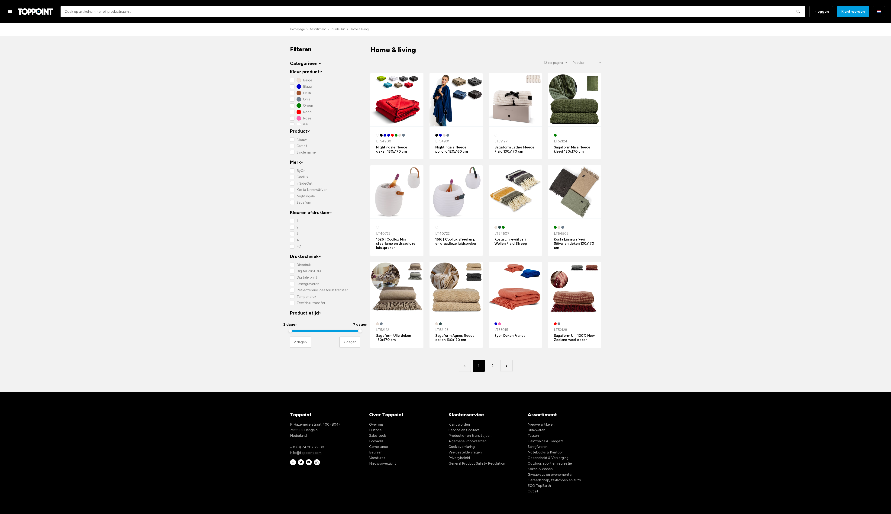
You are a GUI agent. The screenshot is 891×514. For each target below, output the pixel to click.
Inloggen (821, 12)
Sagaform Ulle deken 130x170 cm (393, 338)
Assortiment (318, 29)
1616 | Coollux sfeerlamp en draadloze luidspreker (456, 241)
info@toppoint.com (306, 453)
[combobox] (433, 11)
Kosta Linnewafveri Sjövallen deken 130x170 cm (574, 243)
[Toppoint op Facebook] (293, 462)
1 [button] (478, 366)
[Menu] (10, 11)
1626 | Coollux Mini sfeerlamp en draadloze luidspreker (395, 243)
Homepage (297, 29)
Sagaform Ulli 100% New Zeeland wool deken (574, 338)
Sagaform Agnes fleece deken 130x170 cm (455, 338)
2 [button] (493, 366)
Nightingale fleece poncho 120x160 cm (451, 149)
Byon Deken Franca (509, 336)
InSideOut (338, 29)
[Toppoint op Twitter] (301, 462)
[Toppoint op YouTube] (309, 462)
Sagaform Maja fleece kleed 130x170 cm (572, 149)
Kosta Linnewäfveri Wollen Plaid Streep (510, 241)
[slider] (290, 331)
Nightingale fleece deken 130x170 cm (391, 149)
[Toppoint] (35, 11)
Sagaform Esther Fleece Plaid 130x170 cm (514, 149)
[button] (506, 366)
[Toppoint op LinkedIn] (317, 462)
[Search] (798, 11)
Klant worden (853, 12)
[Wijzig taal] (879, 11)
